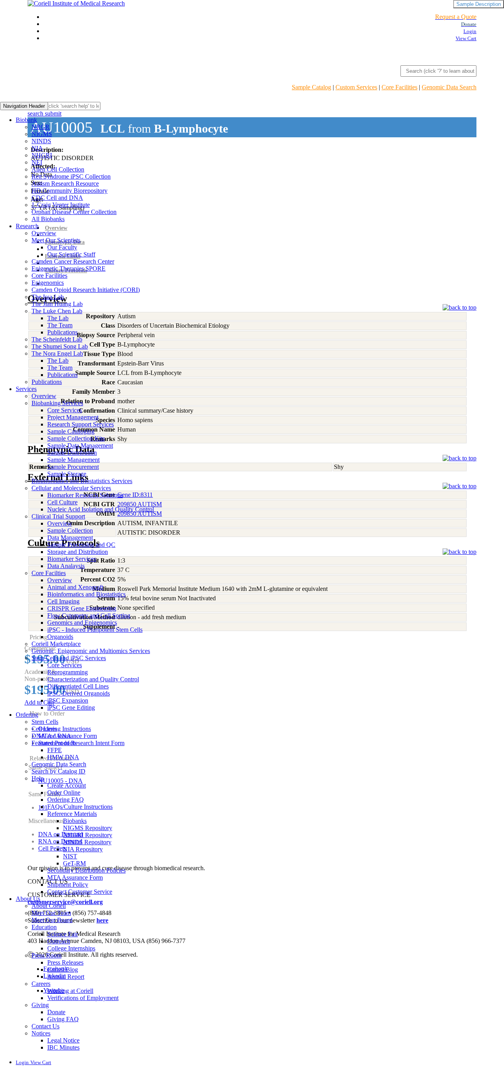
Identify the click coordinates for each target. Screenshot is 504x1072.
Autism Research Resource (65, 183)
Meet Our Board (52, 920)
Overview (44, 233)
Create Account (66, 785)
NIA (37, 148)
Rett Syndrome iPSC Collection (71, 176)
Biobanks (75, 820)
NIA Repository (83, 849)
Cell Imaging (63, 601)
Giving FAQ (63, 1019)
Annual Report (65, 976)
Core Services (64, 410)
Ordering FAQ (65, 799)
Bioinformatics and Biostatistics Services (82, 481)
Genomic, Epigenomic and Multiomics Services (91, 651)
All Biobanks (48, 219)
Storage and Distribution (77, 551)
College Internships (71, 948)
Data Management (70, 537)
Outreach (58, 941)
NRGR (41, 127)
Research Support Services (80, 424)
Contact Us (45, 1026)
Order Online (63, 792)
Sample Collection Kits (76, 438)
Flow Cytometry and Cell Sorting (88, 615)
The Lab (58, 318)
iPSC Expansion (67, 700)
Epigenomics (48, 282)
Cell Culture (62, 502)
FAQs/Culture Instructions (80, 806)
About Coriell (49, 905)
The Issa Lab (48, 296)
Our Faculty (62, 247)
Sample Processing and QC (81, 544)
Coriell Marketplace (56, 643)
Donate (56, 1012)
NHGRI (42, 155)
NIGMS (42, 134)
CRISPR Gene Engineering (81, 608)
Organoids (60, 636)
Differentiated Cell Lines (78, 686)
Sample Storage (66, 473)
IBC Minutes (63, 1047)
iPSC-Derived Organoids (78, 693)
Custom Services (356, 87)
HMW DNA (63, 757)
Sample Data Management (80, 445)
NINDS (41, 141)
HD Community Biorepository (69, 190)
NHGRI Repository (87, 835)
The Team (59, 325)
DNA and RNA (51, 736)
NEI (37, 162)
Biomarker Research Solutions (85, 495)
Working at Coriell (70, 990)
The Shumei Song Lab (60, 346)
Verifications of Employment (83, 998)
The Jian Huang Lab (57, 304)
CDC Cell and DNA (57, 197)
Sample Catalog (311, 87)
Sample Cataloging (70, 431)
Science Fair (62, 934)
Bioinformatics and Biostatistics (86, 594)
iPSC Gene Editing (71, 707)
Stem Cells (45, 721)
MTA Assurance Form (75, 877)
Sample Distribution (72, 452)
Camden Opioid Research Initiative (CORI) (86, 289)
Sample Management (73, 459)
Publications (62, 332)
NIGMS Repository (87, 828)
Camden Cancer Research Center (73, 261)
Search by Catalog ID (58, 771)
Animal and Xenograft (75, 587)
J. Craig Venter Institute (61, 204)
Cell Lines (44, 728)
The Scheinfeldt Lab (57, 339)
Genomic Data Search (449, 87)
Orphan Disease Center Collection (74, 211)
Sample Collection (70, 530)
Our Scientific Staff (71, 254)
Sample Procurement (73, 466)
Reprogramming (67, 672)
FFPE (54, 750)
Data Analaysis (66, 566)
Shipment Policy (67, 884)
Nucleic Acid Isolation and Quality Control (100, 509)
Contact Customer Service (79, 891)
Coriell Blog (62, 969)
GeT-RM (74, 863)
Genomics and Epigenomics (82, 622)
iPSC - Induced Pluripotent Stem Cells (95, 629)
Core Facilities (399, 87)
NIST (70, 856)
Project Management (72, 417)
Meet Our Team (51, 913)
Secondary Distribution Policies (86, 870)
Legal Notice (63, 1040)
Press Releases (65, 962)
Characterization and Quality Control (93, 679)
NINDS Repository (87, 842)
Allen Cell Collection (58, 169)
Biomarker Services (71, 558)
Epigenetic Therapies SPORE (69, 268)
